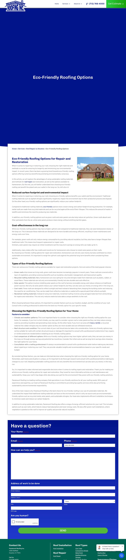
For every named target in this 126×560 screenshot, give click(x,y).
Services (65, 4)
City (12, 504)
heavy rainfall (95, 323)
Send (63, 530)
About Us (77, 4)
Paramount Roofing (15, 5)
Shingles (78, 557)
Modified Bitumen (80, 555)
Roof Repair (57, 556)
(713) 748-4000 (96, 4)
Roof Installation (58, 549)
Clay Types (78, 549)
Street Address (15, 491)
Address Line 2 (15, 498)
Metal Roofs (79, 553)
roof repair (28, 182)
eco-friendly (47, 207)
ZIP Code (14, 511)
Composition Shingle (81, 551)
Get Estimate (114, 3)
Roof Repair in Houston (35, 149)
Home (57, 4)
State (65, 504)
